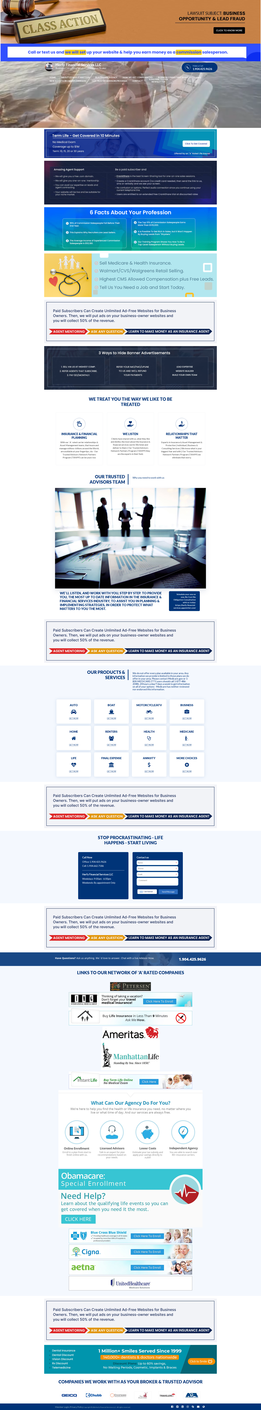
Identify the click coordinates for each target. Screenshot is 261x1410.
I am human (145, 891)
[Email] (198, 1407)
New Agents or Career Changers (68, 81)
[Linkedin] (182, 1407)
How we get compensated (138, 77)
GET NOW (73, 718)
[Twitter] (177, 1407)
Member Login (62, 1407)
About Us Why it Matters (75, 77)
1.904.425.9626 (98, 861)
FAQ (199, 77)
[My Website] (203, 1407)
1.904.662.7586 (95, 865)
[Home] (49, 66)
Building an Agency (106, 77)
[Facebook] (172, 1407)
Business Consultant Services (174, 77)
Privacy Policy (76, 1407)
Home (53, 77)
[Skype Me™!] (192, 1407)
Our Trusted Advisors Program (109, 81)
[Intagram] (187, 1407)
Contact (138, 81)
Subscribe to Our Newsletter (158, 80)
